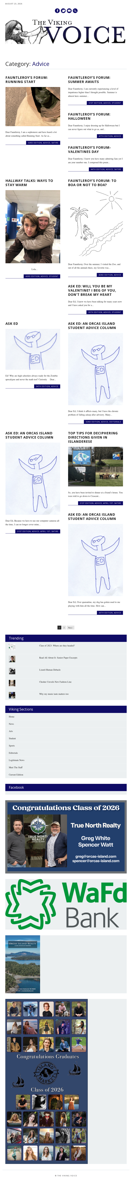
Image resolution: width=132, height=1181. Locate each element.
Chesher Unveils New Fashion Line (55, 681)
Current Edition (16, 774)
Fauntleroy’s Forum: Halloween (89, 116)
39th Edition (95, 312)
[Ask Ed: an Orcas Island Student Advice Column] (32, 513)
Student (116, 103)
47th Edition (106, 136)
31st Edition (24, 531)
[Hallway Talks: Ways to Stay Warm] (32, 262)
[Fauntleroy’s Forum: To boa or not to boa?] (95, 257)
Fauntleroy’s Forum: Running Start (26, 79)
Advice (46, 142)
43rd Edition (32, 276)
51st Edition (95, 103)
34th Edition (43, 386)
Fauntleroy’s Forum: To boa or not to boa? (92, 182)
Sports (12, 745)
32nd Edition (93, 422)
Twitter (63, 10)
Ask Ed (11, 323)
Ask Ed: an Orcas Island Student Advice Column (29, 435)
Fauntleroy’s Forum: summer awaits (89, 79)
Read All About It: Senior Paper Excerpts (58, 657)
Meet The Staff (15, 767)
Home (11, 716)
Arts (11, 731)
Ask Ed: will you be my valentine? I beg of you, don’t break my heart (92, 290)
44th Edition (98, 169)
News (11, 723)
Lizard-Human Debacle (50, 669)
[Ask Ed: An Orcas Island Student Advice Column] (95, 404)
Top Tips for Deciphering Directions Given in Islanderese (93, 437)
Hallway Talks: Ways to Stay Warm (29, 182)
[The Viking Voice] (66, 43)
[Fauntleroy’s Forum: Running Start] (32, 125)
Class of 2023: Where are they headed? (57, 645)
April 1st (45, 531)
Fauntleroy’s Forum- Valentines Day (89, 149)
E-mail (69, 11)
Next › (70, 627)
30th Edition (106, 612)
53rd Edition (35, 142)
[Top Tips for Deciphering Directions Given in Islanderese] (95, 485)
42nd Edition (106, 275)
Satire (55, 142)
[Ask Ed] (32, 368)
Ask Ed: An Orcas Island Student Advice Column (92, 325)
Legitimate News (16, 760)
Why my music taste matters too (54, 693)
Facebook (57, 10)
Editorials (115, 422)
